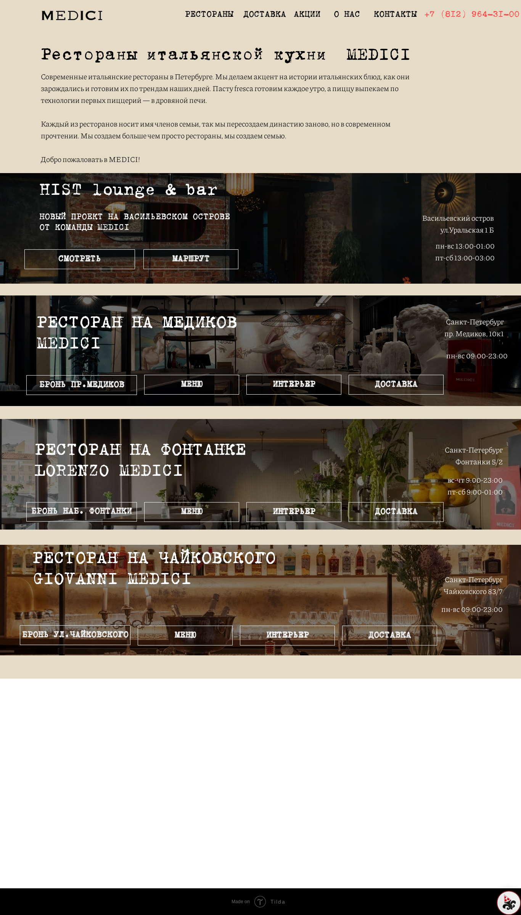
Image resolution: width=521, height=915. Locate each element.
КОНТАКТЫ (395, 15)
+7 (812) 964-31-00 (471, 15)
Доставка (264, 15)
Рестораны (209, 15)
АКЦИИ (307, 15)
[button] (81, 385)
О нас (347, 15)
